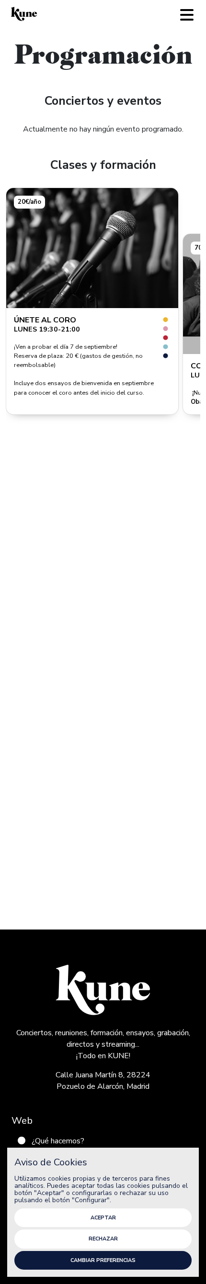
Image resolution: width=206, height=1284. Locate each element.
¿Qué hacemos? (58, 1141)
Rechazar (103, 1238)
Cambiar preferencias (103, 1260)
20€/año (29, 202)
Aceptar (103, 1217)
